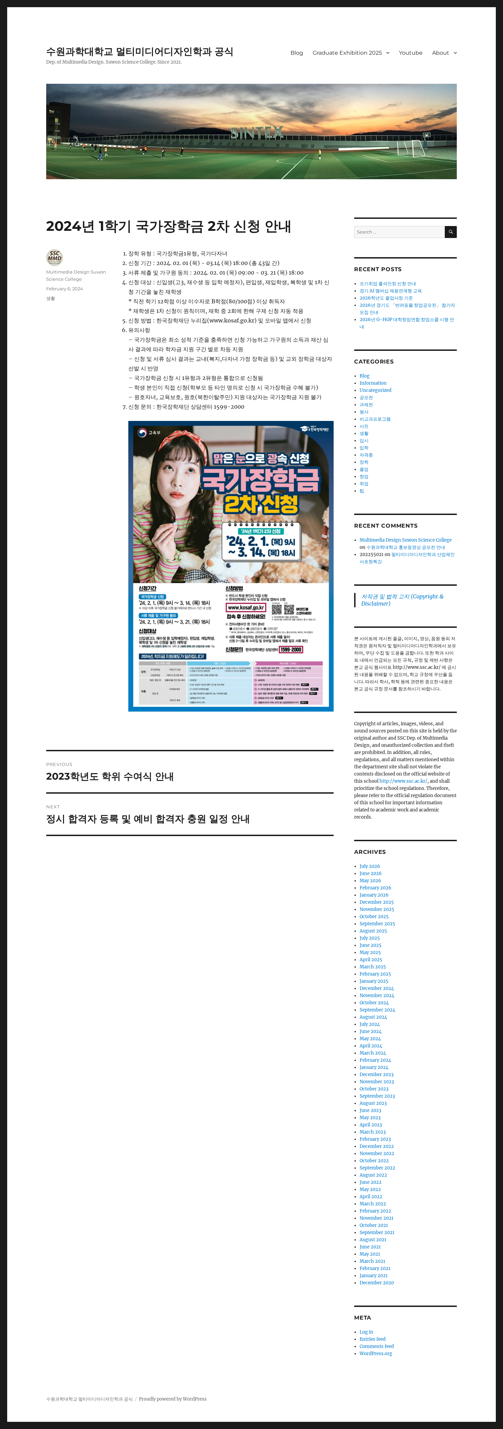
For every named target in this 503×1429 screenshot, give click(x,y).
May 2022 (370, 1189)
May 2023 (370, 1118)
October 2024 (374, 1003)
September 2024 (377, 1010)
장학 (364, 462)
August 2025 (373, 931)
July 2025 (370, 938)
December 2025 (377, 902)
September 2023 (377, 1096)
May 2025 (370, 952)
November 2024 (377, 995)
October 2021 (374, 1225)
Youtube (411, 53)
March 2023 (373, 1132)
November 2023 (377, 1082)
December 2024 (377, 988)
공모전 (366, 397)
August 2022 (373, 1175)
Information (373, 383)
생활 (50, 298)
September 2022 (377, 1168)
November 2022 (377, 1153)
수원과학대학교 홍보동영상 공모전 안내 (405, 547)
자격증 (366, 455)
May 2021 (370, 1254)
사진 (364, 426)
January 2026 (374, 895)
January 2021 (374, 1276)
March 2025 (373, 967)
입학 (364, 448)
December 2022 (377, 1146)
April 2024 (371, 1046)
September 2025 (377, 924)
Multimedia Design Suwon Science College (406, 540)
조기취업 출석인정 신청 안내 (388, 284)
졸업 (364, 469)
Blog (297, 53)
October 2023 (374, 1089)
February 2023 (375, 1139)
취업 (364, 484)
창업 (364, 476)
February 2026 (375, 888)
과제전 (366, 405)
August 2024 (373, 1017)
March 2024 (373, 1053)
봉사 (364, 412)
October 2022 (374, 1161)
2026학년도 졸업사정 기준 (386, 298)
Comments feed (377, 1346)
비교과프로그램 (375, 419)
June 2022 (371, 1182)
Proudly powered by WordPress (173, 1399)
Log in (366, 1332)
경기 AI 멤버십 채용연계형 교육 (391, 291)
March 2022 (373, 1204)
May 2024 (370, 1039)
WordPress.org (376, 1354)
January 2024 (374, 1067)
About (440, 53)
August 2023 (373, 1103)
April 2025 (371, 960)
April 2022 (371, 1197)
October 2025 (374, 916)
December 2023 (377, 1074)
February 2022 (375, 1211)
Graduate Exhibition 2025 (347, 53)
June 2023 (370, 1110)
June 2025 (371, 945)
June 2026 (371, 873)
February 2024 (375, 1060)
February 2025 (375, 974)
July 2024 (370, 1024)
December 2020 (377, 1283)
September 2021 (377, 1232)
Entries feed (373, 1339)
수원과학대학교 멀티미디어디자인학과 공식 (140, 51)
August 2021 (373, 1240)
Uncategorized (375, 390)
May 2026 (370, 881)
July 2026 (370, 866)
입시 (364, 441)
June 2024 (371, 1031)
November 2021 (377, 1218)
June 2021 (370, 1247)
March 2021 (372, 1261)
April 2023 (371, 1125)
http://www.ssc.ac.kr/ (403, 781)
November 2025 (377, 909)
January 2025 (374, 981)
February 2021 (375, 1268)
